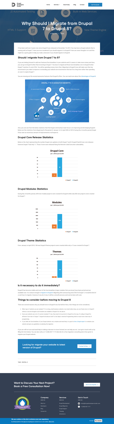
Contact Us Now (83, 346)
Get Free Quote (95, 4)
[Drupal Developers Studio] (18, 4)
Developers (43, 406)
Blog (74, 4)
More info (51, 421)
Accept (91, 420)
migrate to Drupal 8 (47, 292)
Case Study (66, 4)
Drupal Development (64, 403)
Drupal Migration (63, 406)
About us (43, 403)
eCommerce (62, 414)
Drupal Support (63, 408)
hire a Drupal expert (79, 321)
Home (48, 4)
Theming (61, 411)
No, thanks (98, 420)
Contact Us (43, 411)
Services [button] (56, 4)
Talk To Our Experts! (91, 384)
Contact (82, 4)
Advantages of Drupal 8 (88, 76)
